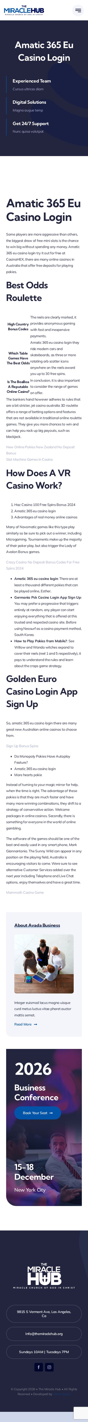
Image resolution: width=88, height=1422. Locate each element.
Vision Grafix (61, 1394)
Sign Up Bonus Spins (22, 746)
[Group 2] (24, 7)
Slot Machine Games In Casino (29, 459)
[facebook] (38, 1367)
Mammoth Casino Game (25, 892)
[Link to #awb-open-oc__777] (78, 10)
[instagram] (49, 1367)
